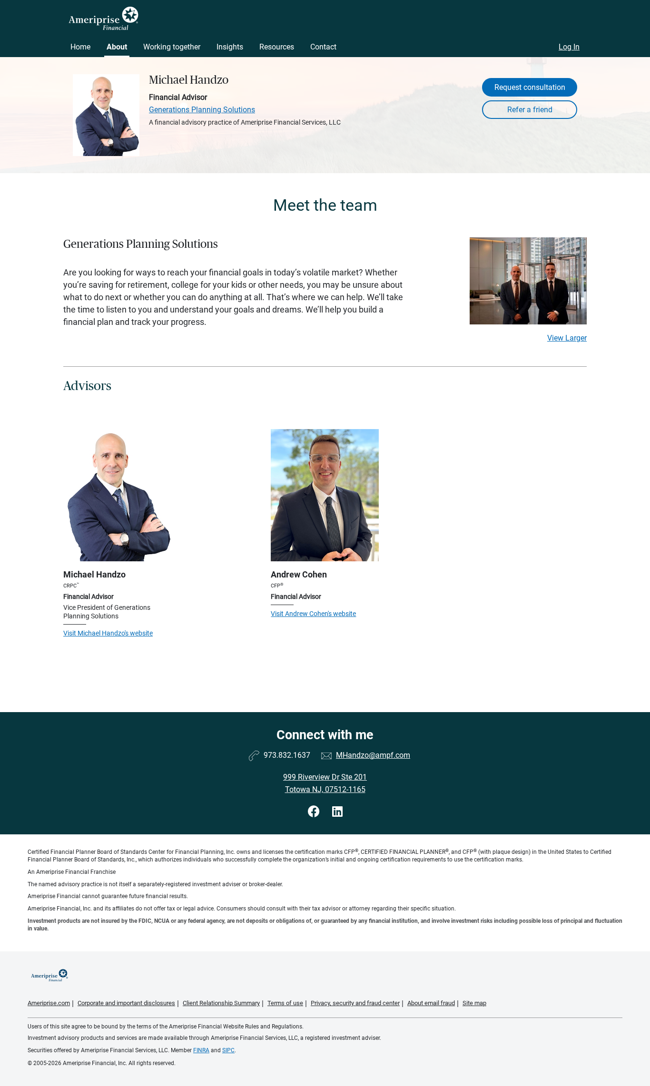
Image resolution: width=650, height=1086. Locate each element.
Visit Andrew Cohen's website (313, 613)
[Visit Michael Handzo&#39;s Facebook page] (315, 812)
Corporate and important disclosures (126, 1003)
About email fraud (431, 1003)
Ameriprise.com (49, 1003)
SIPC (228, 1050)
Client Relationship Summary (221, 1003)
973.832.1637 (287, 755)
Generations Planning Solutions (202, 109)
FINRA (201, 1050)
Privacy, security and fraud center (355, 1003)
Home (80, 46)
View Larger (567, 337)
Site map (474, 1003)
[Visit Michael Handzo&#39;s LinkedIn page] (337, 812)
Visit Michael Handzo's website (108, 633)
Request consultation (529, 87)
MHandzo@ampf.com (373, 755)
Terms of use (285, 1003)
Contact (323, 46)
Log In (569, 46)
